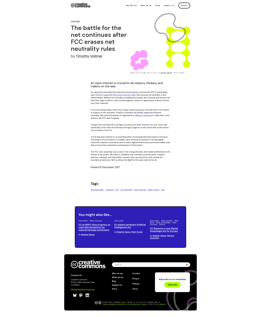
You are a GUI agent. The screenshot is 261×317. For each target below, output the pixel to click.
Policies (135, 283)
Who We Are (131, 5)
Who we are (117, 273)
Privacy (135, 278)
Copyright (75, 21)
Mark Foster (137, 232)
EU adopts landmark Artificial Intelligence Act (130, 226)
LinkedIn (87, 295)
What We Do (146, 5)
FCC (117, 190)
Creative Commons (80, 5)
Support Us (169, 5)
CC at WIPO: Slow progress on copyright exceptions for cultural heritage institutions (94, 227)
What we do (117, 277)
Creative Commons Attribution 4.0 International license (125, 304)
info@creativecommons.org (82, 289)
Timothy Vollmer (89, 56)
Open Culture (96, 220)
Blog (158, 5)
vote (163, 190)
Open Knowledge (163, 222)
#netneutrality (97, 190)
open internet (140, 190)
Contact (136, 273)
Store (114, 289)
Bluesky (75, 295)
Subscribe (172, 284)
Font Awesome (160, 304)
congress (109, 190)
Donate (184, 5)
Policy (162, 224)
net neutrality (127, 190)
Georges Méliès (166, 73)
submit (187, 265)
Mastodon (81, 295)
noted (123, 302)
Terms (135, 289)
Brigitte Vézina (88, 234)
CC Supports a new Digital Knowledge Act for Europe (164, 230)
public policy (153, 190)
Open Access (166, 220)
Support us (117, 285)
